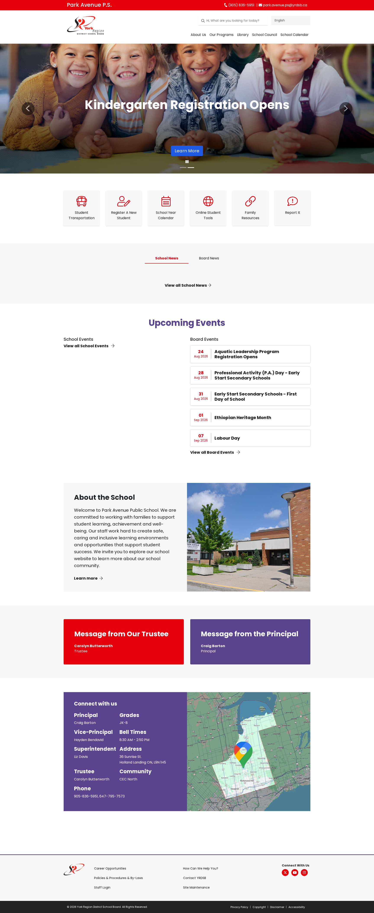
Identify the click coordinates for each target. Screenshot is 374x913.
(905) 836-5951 (240, 5)
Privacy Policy (239, 907)
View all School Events (86, 346)
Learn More (187, 151)
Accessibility (297, 907)
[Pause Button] (187, 162)
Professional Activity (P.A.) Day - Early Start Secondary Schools (257, 375)
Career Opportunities (110, 868)
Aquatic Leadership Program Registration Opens (246, 354)
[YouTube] (294, 872)
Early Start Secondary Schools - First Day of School (255, 396)
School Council (264, 34)
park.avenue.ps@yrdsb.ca (284, 5)
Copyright (259, 907)
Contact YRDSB (194, 878)
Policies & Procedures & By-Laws (118, 878)
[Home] (85, 26)
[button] (28, 109)
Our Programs (222, 34)
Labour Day (227, 438)
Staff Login (102, 887)
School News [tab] (166, 258)
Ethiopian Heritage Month (242, 418)
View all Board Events (212, 452)
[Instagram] (304, 872)
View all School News (186, 285)
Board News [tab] (209, 258)
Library (243, 34)
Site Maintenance (196, 887)
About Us (198, 34)
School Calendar (294, 34)
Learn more (86, 578)
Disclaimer (277, 907)
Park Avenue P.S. (89, 5)
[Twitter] (285, 872)
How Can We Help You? (200, 868)
